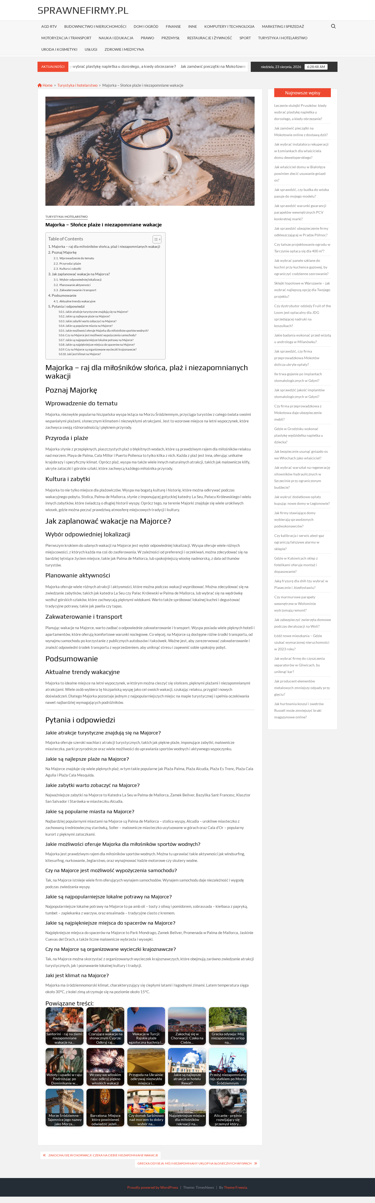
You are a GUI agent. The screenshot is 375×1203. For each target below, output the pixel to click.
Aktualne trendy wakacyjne (77, 301)
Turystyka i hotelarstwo (282, 38)
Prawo (147, 38)
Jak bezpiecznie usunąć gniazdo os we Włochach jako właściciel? (301, 454)
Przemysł (170, 38)
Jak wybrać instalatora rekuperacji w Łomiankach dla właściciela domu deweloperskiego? (301, 151)
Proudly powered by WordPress (152, 1187)
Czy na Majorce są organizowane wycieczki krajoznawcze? (100, 349)
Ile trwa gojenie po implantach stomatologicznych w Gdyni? (298, 377)
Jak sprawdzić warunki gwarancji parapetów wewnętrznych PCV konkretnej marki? (300, 212)
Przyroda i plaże (70, 263)
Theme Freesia (235, 1187)
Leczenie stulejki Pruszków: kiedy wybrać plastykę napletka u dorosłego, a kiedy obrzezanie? (300, 112)
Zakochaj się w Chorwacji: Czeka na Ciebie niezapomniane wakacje (103, 1155)
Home (47, 85)
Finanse (173, 26)
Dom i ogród (146, 26)
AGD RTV (49, 26)
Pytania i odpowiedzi (68, 306)
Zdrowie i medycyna (124, 49)
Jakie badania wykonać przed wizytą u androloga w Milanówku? (302, 338)
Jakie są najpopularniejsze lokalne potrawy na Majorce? (99, 340)
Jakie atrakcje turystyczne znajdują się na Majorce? (96, 311)
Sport (245, 38)
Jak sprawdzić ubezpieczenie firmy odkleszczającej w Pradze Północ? (301, 231)
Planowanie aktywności (74, 285)
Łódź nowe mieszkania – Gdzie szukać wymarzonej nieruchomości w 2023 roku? (301, 642)
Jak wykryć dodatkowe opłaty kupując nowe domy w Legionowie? (302, 500)
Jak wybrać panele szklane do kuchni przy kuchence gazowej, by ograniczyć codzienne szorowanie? (301, 267)
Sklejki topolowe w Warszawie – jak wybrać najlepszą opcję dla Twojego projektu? (302, 290)
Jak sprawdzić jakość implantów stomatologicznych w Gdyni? (299, 393)
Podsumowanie (64, 295)
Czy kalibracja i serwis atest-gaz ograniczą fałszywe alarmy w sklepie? (299, 542)
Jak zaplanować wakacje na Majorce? (81, 274)
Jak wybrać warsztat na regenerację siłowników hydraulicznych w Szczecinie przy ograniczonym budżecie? (302, 477)
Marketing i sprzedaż (283, 26)
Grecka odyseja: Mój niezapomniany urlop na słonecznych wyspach (195, 1163)
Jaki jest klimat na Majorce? (84, 354)
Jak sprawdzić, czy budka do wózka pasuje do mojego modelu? (301, 192)
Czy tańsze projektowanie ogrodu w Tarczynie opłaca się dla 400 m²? (302, 247)
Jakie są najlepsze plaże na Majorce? (87, 316)
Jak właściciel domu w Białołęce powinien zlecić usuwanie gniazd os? (300, 173)
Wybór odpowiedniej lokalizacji (80, 279)
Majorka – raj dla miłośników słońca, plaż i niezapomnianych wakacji (106, 246)
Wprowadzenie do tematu (76, 258)
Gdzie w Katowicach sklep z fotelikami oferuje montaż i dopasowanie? (296, 565)
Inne (192, 26)
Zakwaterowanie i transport (77, 290)
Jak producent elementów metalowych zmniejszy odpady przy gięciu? (302, 687)
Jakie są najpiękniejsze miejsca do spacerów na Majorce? (100, 344)
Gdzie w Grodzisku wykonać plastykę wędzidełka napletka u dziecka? (298, 435)
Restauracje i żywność (209, 38)
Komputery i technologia (229, 26)
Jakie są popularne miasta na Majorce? (88, 325)
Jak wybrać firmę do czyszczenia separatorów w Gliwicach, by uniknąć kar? (299, 665)
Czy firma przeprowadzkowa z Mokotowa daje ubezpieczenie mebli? (298, 412)
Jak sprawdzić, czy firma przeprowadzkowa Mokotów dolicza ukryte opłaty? (296, 358)
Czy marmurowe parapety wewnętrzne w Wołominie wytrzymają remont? (295, 603)
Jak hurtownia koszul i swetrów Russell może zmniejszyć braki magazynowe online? (299, 710)
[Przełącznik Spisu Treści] (154, 239)
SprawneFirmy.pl (83, 10)
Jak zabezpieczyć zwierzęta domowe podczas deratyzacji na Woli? (302, 622)
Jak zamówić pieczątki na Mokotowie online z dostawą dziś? (194, 66)
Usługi (91, 49)
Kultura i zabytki (70, 268)
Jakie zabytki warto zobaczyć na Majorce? (90, 321)
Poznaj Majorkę (64, 252)
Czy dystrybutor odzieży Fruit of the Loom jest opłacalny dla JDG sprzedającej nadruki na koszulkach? (302, 316)
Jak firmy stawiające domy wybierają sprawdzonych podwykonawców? (295, 519)
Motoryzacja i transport (66, 38)
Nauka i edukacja (116, 38)
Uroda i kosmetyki (59, 49)
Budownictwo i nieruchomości (95, 26)
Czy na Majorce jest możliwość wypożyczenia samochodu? (100, 335)
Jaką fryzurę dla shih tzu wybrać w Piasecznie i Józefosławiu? (301, 584)
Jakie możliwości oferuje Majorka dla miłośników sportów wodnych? (106, 330)
